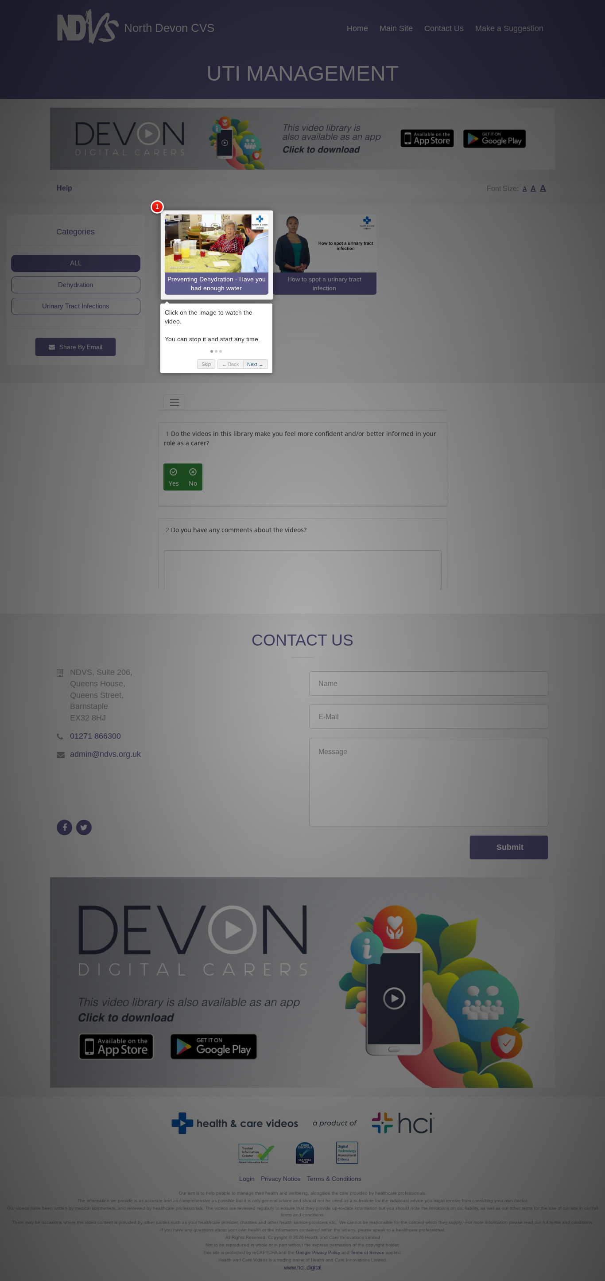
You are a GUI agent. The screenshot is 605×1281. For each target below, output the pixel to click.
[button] (211, 351)
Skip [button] (206, 364)
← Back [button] (230, 364)
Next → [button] (255, 364)
